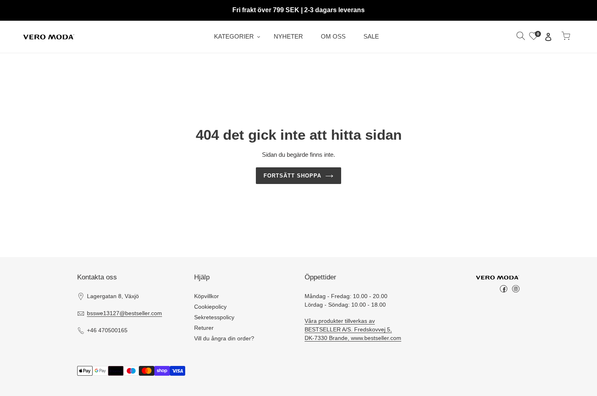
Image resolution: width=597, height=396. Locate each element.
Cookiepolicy (210, 306)
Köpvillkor (206, 296)
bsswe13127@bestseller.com (124, 313)
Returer (204, 328)
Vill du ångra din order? (224, 338)
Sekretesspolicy (214, 317)
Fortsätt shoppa (293, 176)
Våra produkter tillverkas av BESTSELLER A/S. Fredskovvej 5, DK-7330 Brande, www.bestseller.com (353, 329)
